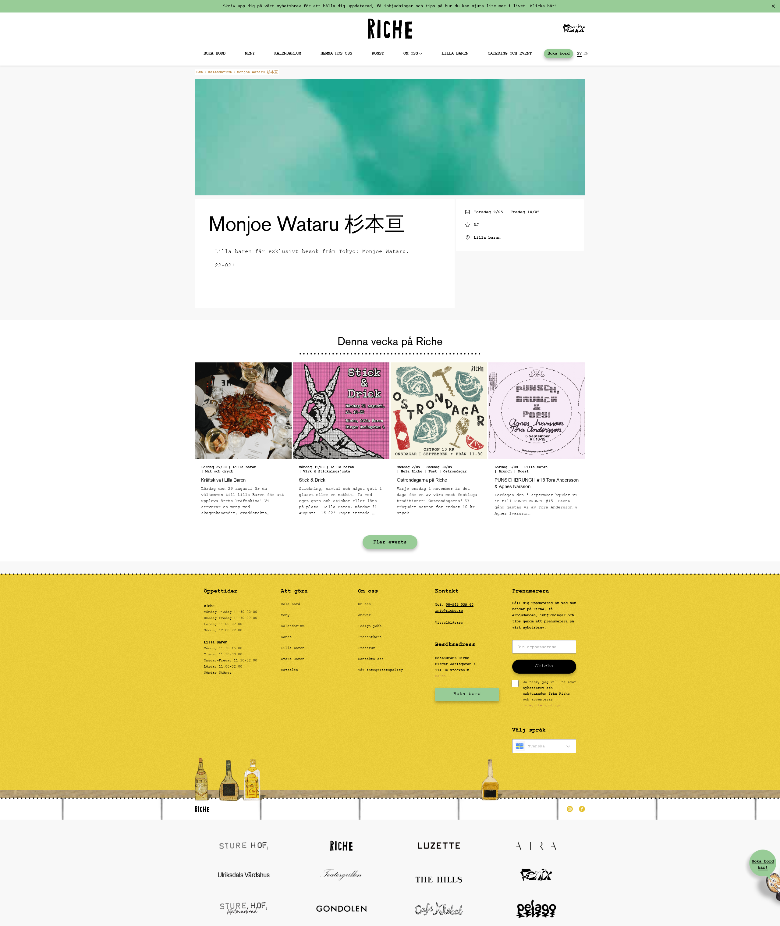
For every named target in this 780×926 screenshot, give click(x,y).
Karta (440, 676)
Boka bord (214, 53)
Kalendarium (287, 53)
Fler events (390, 542)
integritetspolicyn (542, 706)
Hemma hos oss (336, 53)
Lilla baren (454, 53)
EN (585, 53)
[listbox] (544, 746)
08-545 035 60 (459, 604)
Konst (378, 53)
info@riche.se (449, 610)
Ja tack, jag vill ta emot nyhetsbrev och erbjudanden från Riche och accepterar (549, 694)
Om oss (410, 53)
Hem (199, 72)
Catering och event (510, 53)
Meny (250, 53)
